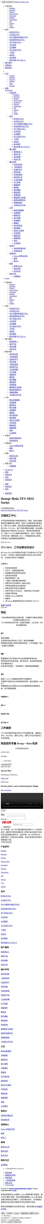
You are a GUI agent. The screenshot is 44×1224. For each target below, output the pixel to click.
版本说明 (8, 1173)
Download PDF (6, 764)
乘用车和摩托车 (20, 200)
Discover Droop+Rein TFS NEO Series (14, 510)
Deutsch (12, 78)
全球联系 (17, 276)
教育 (15, 258)
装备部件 (17, 185)
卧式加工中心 (14, 32)
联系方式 (12, 274)
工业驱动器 (18, 180)
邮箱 (2, 815)
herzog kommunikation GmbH (20, 1188)
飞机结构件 (18, 167)
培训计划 (17, 159)
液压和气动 (18, 177)
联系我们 (8, 68)
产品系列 (12, 93)
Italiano (11, 81)
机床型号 (8, 480)
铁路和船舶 (18, 203)
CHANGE (9, 1213)
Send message (6, 842)
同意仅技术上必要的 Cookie (29, 1213)
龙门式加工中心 (15, 42)
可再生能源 (18, 175)
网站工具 (8, 1183)
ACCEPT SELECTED (14, 1222)
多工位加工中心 (15, 50)
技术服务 (12, 58)
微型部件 (17, 192)
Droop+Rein (13, 14)
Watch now (5, 778)
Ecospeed (12, 16)
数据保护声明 (10, 1175)
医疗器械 (17, 190)
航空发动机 (18, 164)
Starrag (11, 23)
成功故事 (17, 157)
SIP (10, 21)
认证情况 (17, 243)
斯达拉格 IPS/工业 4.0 (17, 60)
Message (4, 819)
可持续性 (17, 233)
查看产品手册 (6, 605)
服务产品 (17, 154)
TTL (11, 25)
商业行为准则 (19, 231)
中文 (7, 74)
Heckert (12, 18)
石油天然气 (18, 170)
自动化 (12, 55)
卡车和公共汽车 (20, 205)
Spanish (12, 86)
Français (12, 79)
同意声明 (6, 827)
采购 (15, 241)
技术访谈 (17, 271)
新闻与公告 (18, 266)
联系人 (16, 261)
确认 (3, 1213)
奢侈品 (16, 187)
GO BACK (9, 470)
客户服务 (8, 63)
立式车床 (12, 45)
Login (7, 278)
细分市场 (12, 162)
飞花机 (12, 52)
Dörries (11, 12)
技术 (11, 116)
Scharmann (13, 20)
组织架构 (17, 228)
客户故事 (17, 218)
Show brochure (6, 790)
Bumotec (12, 10)
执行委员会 (18, 225)
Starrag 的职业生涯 (20, 256)
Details (17, 1213)
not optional (5, 1218)
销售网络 (17, 238)
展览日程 (17, 269)
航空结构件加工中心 (17, 40)
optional (3, 1220)
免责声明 (8, 1178)
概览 (7, 472)
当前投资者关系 (20, 248)
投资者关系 (18, 251)
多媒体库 (17, 213)
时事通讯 (17, 220)
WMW (11, 27)
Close (3, 810)
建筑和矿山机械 (20, 197)
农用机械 (17, 195)
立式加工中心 (14, 35)
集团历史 (17, 236)
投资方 (12, 246)
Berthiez (12, 8)
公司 (11, 208)
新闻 (11, 264)
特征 (7, 477)
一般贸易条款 (10, 1180)
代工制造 (17, 182)
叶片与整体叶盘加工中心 (18, 37)
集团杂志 (17, 215)
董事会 (16, 223)
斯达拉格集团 (19, 210)
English (12, 76)
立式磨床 (12, 47)
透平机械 (17, 172)
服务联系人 (18, 152)
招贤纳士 (8, 65)
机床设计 (8, 475)
